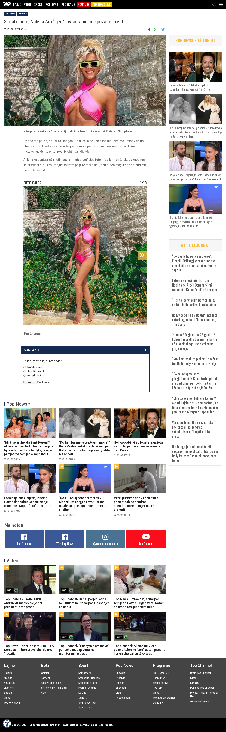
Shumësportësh (87, 702)
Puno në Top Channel (202, 687)
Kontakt (194, 682)
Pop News (52, 4)
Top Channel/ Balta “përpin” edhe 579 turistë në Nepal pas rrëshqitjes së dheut (84, 603)
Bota (45, 665)
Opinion (45, 673)
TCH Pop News (64, 543)
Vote (30, 382)
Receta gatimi (123, 697)
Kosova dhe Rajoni (51, 682)
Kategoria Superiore (89, 677)
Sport (38, 4)
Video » (14, 560)
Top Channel (24, 543)
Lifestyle (120, 677)
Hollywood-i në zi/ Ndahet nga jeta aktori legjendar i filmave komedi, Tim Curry (138, 449)
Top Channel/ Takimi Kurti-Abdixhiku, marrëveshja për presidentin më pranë (23, 603)
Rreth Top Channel (200, 673)
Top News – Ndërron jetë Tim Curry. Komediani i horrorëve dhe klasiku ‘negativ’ (29, 649)
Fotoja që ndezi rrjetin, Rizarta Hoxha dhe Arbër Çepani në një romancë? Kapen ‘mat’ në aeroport (29, 504)
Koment (45, 677)
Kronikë (8, 677)
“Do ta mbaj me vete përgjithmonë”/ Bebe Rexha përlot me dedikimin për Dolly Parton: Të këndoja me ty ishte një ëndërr (84, 451)
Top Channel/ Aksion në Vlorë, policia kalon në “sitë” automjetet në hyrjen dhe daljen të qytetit (139, 649)
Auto (44, 692)
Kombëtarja (84, 673)
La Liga (82, 692)
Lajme (17, 4)
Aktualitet (9, 682)
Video (27, 4)
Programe (68, 4)
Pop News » (18, 404)
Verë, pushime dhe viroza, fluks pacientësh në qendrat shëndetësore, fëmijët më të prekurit (136, 506)
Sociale (8, 692)
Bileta (193, 677)
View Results (43, 382)
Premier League (87, 687)
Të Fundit (22, 14)
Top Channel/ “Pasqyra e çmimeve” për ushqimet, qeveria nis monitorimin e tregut (84, 649)
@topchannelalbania (105, 543)
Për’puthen (159, 677)
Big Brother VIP (161, 673)
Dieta (118, 692)
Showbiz (120, 673)
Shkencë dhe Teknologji (54, 687)
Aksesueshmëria (199, 701)
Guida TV (158, 702)
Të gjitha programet (164, 697)
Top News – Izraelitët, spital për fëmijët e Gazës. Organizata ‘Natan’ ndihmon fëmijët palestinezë (139, 603)
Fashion (120, 682)
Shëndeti (121, 687)
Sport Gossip (85, 707)
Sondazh (31, 350)
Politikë (8, 673)
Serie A (82, 697)
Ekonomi (9, 687)
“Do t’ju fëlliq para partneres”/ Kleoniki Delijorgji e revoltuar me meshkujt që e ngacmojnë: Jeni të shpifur (82, 506)
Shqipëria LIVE (161, 682)
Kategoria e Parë (87, 682)
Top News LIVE (102, 4)
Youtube (83, 4)
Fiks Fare (158, 687)
